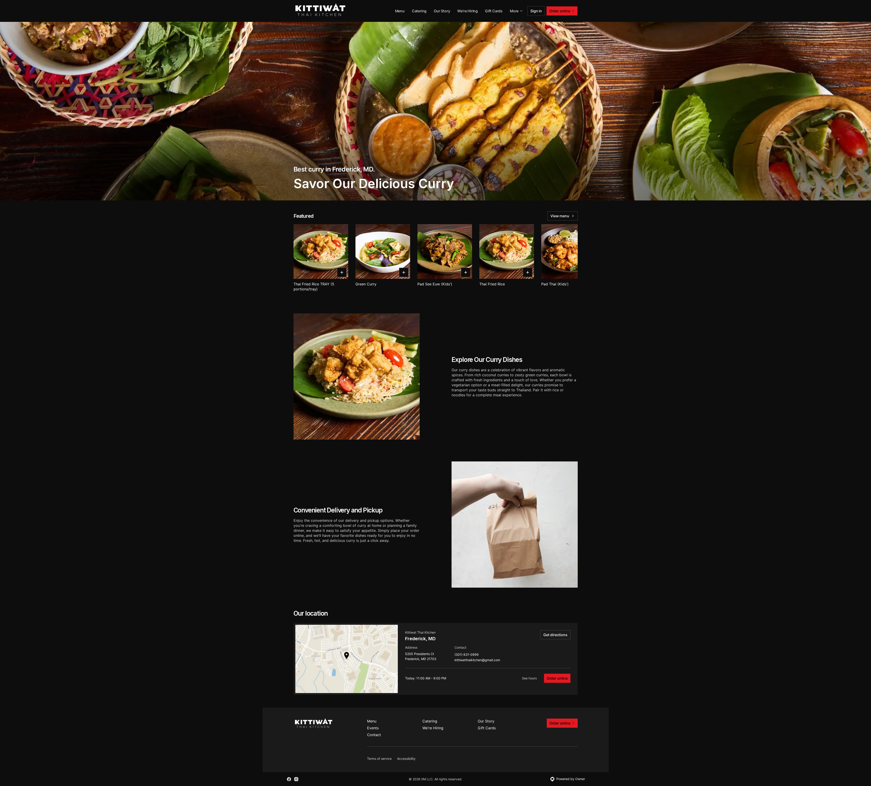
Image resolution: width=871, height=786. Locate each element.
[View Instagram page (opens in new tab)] (296, 779)
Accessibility (406, 758)
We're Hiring (467, 11)
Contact (374, 734)
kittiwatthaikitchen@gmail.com (477, 660)
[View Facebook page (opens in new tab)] (289, 779)
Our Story (442, 11)
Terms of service (379, 758)
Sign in (536, 11)
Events (373, 728)
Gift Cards (494, 11)
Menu (400, 11)
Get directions (555, 634)
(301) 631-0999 (467, 655)
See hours (529, 678)
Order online (557, 678)
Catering (419, 11)
